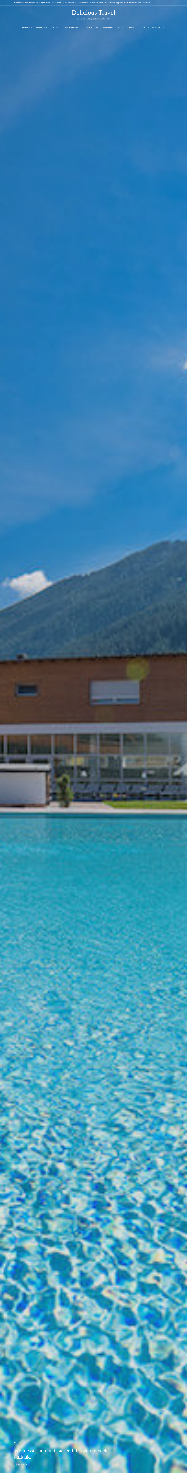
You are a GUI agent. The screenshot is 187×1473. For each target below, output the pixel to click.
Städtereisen (71, 28)
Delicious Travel (93, 12)
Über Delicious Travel (154, 28)
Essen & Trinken (90, 28)
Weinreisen (108, 28)
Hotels (121, 28)
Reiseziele (27, 28)
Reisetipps (134, 28)
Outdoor (56, 28)
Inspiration (42, 28)
